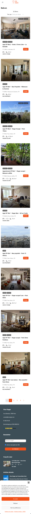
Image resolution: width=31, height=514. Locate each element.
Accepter (15, 499)
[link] (15, 28)
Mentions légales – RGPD (20, 511)
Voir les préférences (15, 507)
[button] (28, 482)
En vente (21, 18)
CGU (18, 445)
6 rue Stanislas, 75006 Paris (9, 413)
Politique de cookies (9, 511)
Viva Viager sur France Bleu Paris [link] (18, 476)
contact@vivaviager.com (8, 417)
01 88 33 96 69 (6, 420)
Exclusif (26, 18)
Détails (26, 49)
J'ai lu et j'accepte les (13, 445)
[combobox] (18, 14)
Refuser (15, 503)
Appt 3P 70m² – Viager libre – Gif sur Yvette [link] (15, 213)
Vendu (26, 227)
